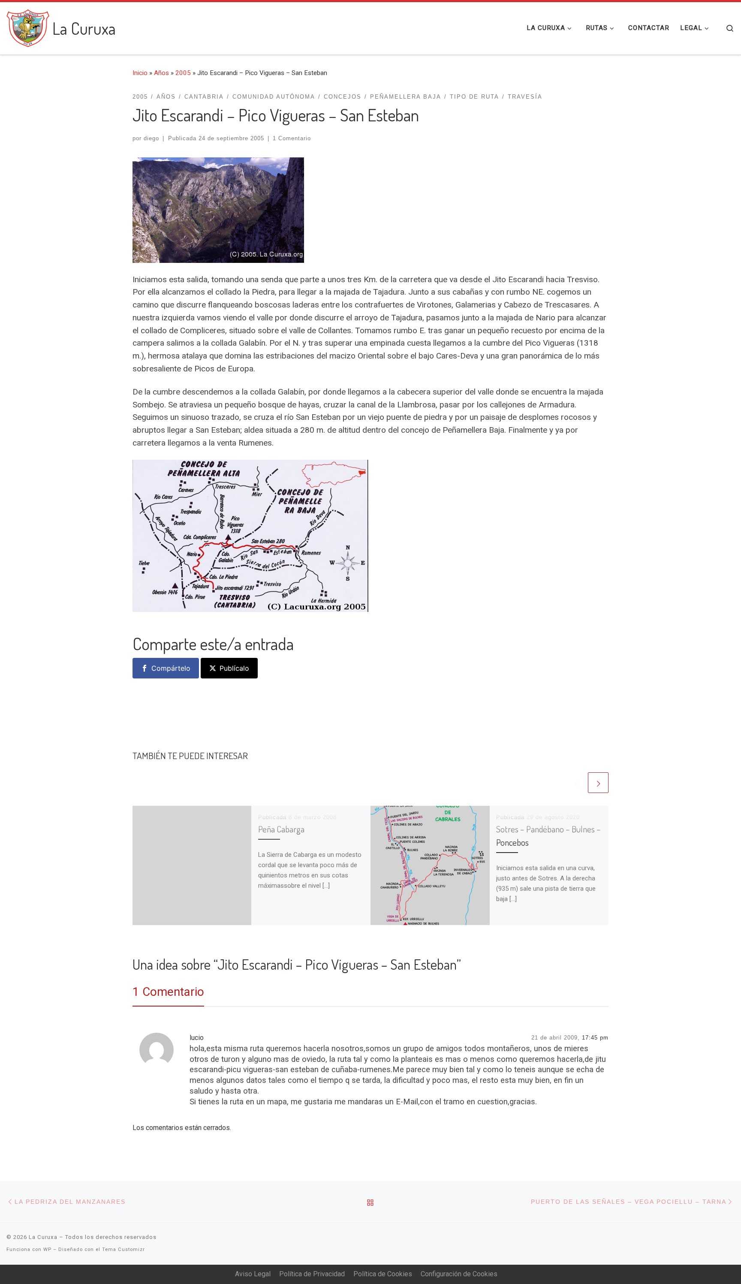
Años (161, 73)
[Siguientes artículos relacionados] (598, 782)
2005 (183, 73)
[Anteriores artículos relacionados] (576, 782)
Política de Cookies (382, 1274)
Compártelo (170, 668)
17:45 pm (595, 1037)
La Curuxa (43, 1237)
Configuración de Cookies (459, 1274)
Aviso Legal (253, 1274)
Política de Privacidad (312, 1274)
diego (151, 138)
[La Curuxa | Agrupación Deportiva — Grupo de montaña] (27, 25)
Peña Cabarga (281, 829)
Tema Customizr (123, 1249)
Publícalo (234, 668)
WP (47, 1249)
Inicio (140, 73)
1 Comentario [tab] (168, 992)
